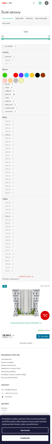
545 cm (9, 162)
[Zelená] (4, 75)
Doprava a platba (7, 362)
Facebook (8, 397)
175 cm (9, 244)
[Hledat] (33, 3)
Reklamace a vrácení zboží (10, 368)
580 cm (9, 182)
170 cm (9, 233)
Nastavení (25, 430)
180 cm (9, 223)
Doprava (4, 408)
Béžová (10, 94)
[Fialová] (21, 75)
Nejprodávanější (41, 18)
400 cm (9, 135)
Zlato (8, 98)
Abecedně (6, 23)
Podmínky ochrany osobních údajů (13, 374)
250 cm (9, 226)
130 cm (9, 237)
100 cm (9, 148)
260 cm (9, 189)
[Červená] (15, 75)
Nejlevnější (19, 18)
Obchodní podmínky (8, 371)
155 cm (9, 213)
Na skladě (10, 46)
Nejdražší (29, 18)
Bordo (9, 84)
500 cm (9, 138)
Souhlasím (25, 438)
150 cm (9, 209)
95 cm (9, 261)
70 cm (9, 155)
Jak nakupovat (6, 359)
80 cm (9, 250)
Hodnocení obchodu (8, 365)
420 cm (9, 159)
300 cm (9, 128)
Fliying (9, 60)
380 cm (9, 145)
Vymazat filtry (25, 276)
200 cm (9, 172)
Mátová (9, 101)
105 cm (9, 264)
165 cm (9, 220)
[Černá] (37, 75)
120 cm (9, 202)
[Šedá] (15, 80)
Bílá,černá (10, 105)
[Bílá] (10, 75)
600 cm (9, 142)
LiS (8, 63)
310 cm (9, 131)
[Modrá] (26, 75)
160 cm (9, 216)
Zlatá (8, 87)
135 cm (9, 179)
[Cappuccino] (10, 80)
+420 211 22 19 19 (11, 393)
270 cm (9, 247)
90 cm (9, 271)
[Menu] (46, 3)
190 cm (9, 169)
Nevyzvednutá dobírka (9, 377)
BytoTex (9, 57)
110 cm (9, 254)
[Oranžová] (32, 75)
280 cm (9, 152)
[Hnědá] (43, 75)
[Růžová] (4, 80)
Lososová (10, 111)
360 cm (9, 193)
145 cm (9, 124)
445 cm (9, 165)
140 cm (9, 121)
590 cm (9, 186)
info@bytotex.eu (11, 389)
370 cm (9, 176)
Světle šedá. (11, 108)
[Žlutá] (21, 80)
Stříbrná (9, 91)
